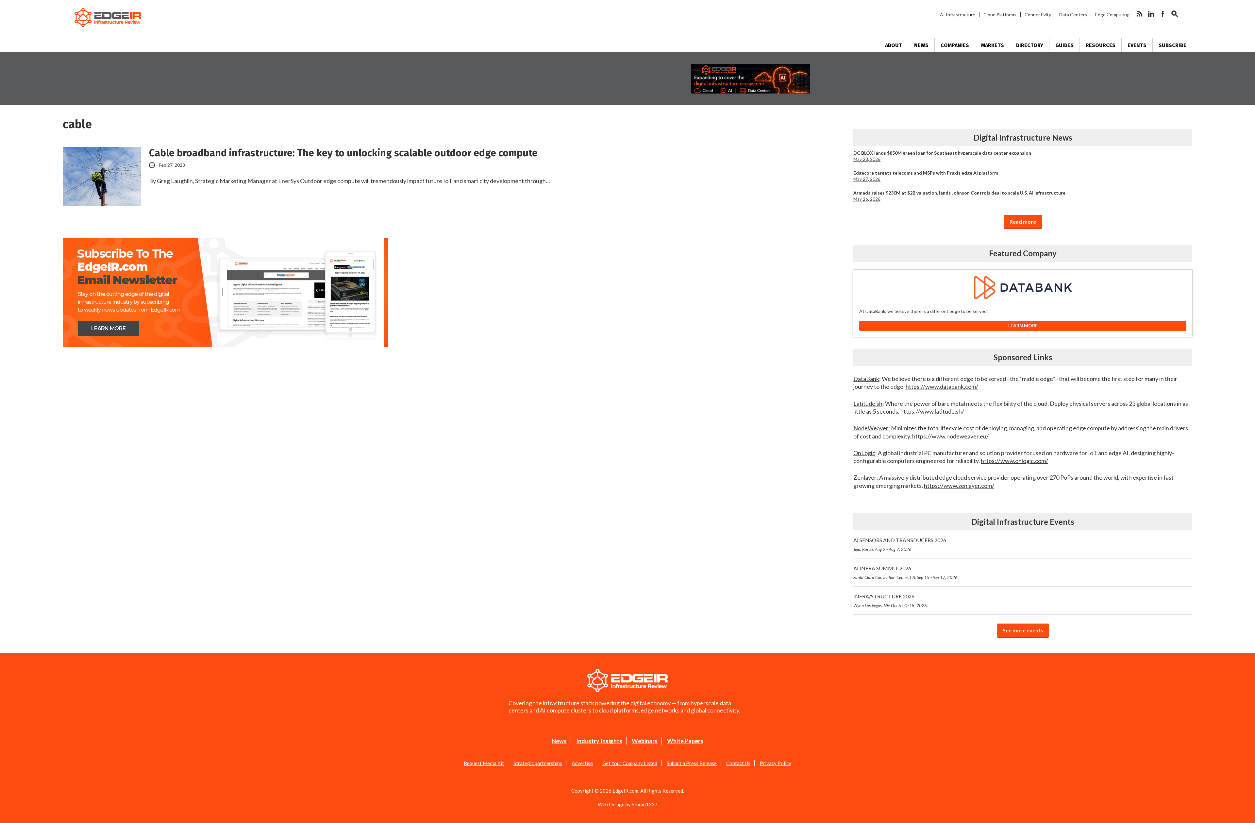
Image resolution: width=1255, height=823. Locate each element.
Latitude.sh (867, 403)
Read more (1023, 221)
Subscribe (1172, 45)
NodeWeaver (870, 428)
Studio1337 (645, 804)
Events (1137, 45)
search (1174, 14)
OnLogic (864, 452)
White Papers (685, 741)
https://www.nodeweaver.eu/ (950, 436)
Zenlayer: (865, 477)
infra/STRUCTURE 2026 (890, 600)
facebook (1163, 14)
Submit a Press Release (692, 763)
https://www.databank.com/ (942, 386)
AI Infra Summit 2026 (905, 572)
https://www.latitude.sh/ (932, 411)
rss (1139, 14)
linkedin (1151, 14)
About (893, 45)
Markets (992, 45)
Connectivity (1038, 14)
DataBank (866, 378)
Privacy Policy (775, 763)
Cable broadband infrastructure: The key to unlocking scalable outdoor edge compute (343, 153)
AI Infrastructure (957, 14)
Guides (1064, 45)
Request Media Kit (484, 763)
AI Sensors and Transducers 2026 (899, 544)
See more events (1023, 630)
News (921, 45)
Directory (1029, 45)
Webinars (645, 741)
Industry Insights (599, 741)
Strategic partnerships (537, 763)
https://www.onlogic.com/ (1014, 460)
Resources (1100, 45)
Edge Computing (1112, 14)
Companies (955, 45)
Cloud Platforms (999, 14)
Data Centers (1073, 14)
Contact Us (738, 763)
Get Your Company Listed (629, 763)
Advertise (582, 763)
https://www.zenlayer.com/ (959, 485)
